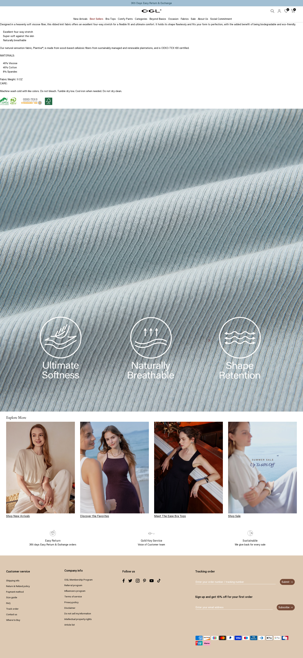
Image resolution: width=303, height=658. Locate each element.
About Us (203, 19)
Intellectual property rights (78, 619)
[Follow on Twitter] (130, 581)
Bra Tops (110, 19)
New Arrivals (80, 19)
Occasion (173, 19)
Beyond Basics (157, 19)
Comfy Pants (125, 19)
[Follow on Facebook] (123, 581)
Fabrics (185, 19)
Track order (12, 608)
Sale (193, 19)
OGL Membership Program (78, 579)
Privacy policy (71, 602)
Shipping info (12, 580)
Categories (141, 19)
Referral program (73, 585)
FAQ (8, 603)
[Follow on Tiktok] (158, 581)
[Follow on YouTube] (151, 581)
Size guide (11, 597)
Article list (69, 624)
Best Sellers (96, 19)
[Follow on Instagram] (138, 581)
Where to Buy (13, 620)
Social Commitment (221, 19)
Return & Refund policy (18, 586)
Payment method (15, 591)
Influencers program (74, 590)
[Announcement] (151, 3)
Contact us (11, 614)
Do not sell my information (77, 613)
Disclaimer (69, 607)
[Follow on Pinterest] (144, 581)
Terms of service (73, 596)
